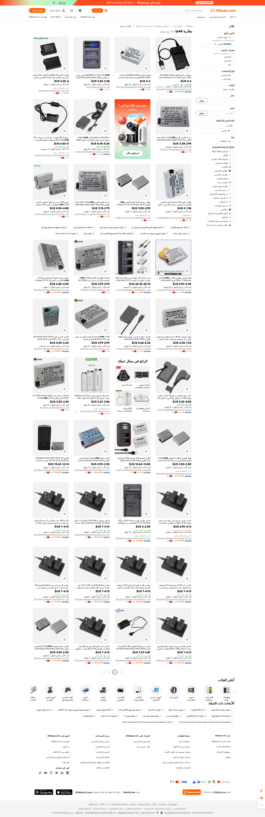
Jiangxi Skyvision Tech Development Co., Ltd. (132, 218)
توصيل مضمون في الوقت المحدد (177, 752)
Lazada (133, 804)
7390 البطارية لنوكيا (104, 710)
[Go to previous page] (120, 672)
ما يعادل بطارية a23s (180, 233)
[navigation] (215, 349)
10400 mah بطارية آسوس (82, 227)
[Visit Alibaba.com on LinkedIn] (62, 772)
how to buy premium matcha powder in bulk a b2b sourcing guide (204, 722)
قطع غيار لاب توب (172, 716)
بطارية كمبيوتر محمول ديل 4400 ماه (152, 233)
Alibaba (189, 26)
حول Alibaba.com (222, 736)
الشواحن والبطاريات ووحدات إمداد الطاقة (152, 26)
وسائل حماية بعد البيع (181, 757)
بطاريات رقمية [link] (125, 26)
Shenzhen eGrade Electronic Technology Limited (173, 218)
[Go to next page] (103, 672)
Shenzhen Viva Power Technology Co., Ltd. (51, 155)
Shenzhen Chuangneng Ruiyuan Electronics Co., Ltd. (173, 290)
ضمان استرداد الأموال (181, 747)
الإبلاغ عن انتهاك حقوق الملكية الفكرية (95, 762)
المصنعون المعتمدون (142, 741)
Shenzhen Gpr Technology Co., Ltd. (95, 411)
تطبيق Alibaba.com (83, 792)
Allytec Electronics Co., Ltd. (98, 87)
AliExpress (93, 804)
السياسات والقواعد (182, 768)
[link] (261, 790)
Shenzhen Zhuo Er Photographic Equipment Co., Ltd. (132, 290)
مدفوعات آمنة (184, 741)
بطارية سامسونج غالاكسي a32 (129, 710)
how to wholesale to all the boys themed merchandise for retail (146, 722)
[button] (106, 10)
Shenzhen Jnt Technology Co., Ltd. (95, 290)
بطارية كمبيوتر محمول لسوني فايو (112, 227)
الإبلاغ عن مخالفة (103, 768)
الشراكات (65, 762)
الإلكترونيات (177, 26)
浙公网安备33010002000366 (177, 813)
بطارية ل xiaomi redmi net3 (65, 233)
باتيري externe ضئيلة (175, 710)
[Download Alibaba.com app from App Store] (64, 792)
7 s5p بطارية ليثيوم (43, 710)
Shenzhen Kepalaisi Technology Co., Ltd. (133, 87)
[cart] (71, 11)
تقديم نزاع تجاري (103, 752)
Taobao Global (144, 804)
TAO (154, 804)
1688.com (104, 804)
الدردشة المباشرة (103, 747)
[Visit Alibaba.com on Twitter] (56, 772)
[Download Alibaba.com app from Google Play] (44, 792)
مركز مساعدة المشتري (100, 741)
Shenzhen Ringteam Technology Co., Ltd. (173, 89)
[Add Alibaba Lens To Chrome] (191, 792)
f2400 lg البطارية (197, 710)
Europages (172, 804)
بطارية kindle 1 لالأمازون (195, 716)
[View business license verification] (157, 812)
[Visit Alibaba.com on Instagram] (51, 772)
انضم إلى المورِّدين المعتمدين (57, 757)
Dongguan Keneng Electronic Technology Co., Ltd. (51, 214)
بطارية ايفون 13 (129, 716)
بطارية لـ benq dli (154, 710)
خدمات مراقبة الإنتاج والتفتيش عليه (176, 762)
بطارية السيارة (88, 716)
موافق (201, 100)
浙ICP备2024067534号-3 (203, 813)
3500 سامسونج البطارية (179, 227)
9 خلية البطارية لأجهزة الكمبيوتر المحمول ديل (147, 227)
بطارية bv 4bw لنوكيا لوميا (221, 716)
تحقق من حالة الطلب (60, 752)
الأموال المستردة (103, 757)
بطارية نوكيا (88, 233)
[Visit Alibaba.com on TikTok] (40, 772)
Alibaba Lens (220, 792)
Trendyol (162, 804)
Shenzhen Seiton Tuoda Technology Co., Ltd (92, 214)
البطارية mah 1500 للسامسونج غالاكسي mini (116, 233)
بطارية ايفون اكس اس (150, 716)
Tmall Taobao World (119, 804)
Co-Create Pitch (223, 747)
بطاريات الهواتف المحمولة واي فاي (53, 227)
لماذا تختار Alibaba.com (221, 741)
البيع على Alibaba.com (60, 741)
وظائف (227, 757)
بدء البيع (66, 747)
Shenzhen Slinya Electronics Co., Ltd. (175, 149)
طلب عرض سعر (143, 747)
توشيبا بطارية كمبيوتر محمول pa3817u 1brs (73, 710)
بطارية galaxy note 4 (108, 716)
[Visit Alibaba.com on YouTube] (45, 772)
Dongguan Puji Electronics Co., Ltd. (54, 90)
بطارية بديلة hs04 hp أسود (221, 710)
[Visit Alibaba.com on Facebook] (67, 772)
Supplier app (129, 792)
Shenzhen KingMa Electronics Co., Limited (92, 151)
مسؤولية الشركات (223, 752)
